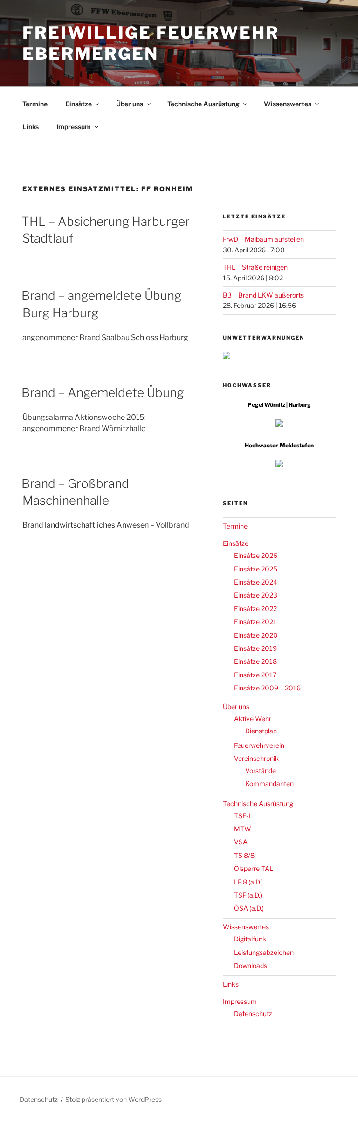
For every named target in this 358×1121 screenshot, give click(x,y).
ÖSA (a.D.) (249, 908)
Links (30, 127)
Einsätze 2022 (255, 609)
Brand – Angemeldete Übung (102, 392)
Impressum (73, 127)
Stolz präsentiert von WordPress (113, 1099)
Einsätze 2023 (255, 595)
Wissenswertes (287, 104)
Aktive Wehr (252, 719)
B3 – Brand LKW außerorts (263, 295)
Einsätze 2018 (255, 661)
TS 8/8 (244, 855)
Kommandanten (269, 783)
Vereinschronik (256, 758)
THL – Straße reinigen (255, 267)
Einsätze (78, 104)
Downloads (250, 965)
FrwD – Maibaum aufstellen (263, 239)
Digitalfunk (250, 939)
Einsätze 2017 (255, 675)
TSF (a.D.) (248, 895)
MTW (242, 829)
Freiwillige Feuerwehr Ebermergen (150, 43)
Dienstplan (261, 731)
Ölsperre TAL (253, 868)
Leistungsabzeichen (264, 952)
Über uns (129, 104)
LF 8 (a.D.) (248, 882)
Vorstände (260, 770)
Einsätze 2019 (255, 648)
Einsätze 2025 (255, 569)
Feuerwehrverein (259, 745)
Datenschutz (253, 1013)
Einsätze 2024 (255, 582)
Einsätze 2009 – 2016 (267, 688)
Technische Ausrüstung (203, 104)
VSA (241, 842)
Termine (35, 104)
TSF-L (243, 816)
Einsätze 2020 (256, 635)
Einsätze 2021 (255, 622)
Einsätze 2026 (255, 555)
